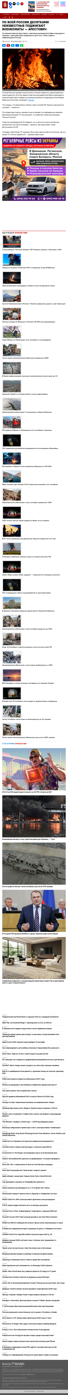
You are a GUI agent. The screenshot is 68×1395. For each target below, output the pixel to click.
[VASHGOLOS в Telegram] (18, 3)
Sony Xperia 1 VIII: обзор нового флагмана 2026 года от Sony (26, 1318)
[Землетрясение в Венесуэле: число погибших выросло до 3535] (12, 621)
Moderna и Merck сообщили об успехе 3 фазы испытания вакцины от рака (32, 1223)
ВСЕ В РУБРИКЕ (15, 744)
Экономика (15, 14)
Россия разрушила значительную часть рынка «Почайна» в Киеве (29, 1312)
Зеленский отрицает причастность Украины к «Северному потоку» (29, 1193)
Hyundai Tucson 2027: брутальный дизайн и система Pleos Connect (29, 1217)
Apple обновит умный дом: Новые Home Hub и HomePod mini (26, 1176)
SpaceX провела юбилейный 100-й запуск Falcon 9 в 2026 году (28, 1096)
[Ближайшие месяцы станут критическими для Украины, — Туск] (34, 816)
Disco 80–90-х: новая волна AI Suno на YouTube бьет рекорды (27, 1164)
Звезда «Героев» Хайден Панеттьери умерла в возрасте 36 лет (28, 1294)
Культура (51, 14)
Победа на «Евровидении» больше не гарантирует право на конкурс (30, 1355)
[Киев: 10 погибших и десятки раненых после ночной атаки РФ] (12, 639)
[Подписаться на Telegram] (63, 6)
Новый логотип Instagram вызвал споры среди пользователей (28, 1335)
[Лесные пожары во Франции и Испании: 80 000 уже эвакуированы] (12, 314)
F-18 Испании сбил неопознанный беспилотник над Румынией (27, 1306)
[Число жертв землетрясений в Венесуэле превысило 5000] (12, 350)
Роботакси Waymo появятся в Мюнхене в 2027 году (23, 1079)
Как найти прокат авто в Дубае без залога (19, 1091)
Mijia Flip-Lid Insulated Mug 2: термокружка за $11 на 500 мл (27, 1023)
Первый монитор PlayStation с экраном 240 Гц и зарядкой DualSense (30, 1017)
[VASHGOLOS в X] (14, 3)
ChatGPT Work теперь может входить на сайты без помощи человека (30, 1065)
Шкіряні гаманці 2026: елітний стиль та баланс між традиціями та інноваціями (29, 1241)
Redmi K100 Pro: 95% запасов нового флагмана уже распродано (28, 1199)
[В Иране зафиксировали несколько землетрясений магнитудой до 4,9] (12, 368)
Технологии (36, 14)
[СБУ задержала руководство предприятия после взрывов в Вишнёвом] (12, 440)
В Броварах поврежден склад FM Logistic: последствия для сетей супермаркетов (29, 1348)
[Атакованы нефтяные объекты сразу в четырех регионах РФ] (12, 548)
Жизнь (61, 14)
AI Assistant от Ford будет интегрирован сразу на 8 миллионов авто (29, 1153)
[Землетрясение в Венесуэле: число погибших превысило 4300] (12, 494)
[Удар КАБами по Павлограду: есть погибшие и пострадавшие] (12, 332)
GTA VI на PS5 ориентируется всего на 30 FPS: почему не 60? (27, 792)
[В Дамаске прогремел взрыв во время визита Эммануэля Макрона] (12, 603)
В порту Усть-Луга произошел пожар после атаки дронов (25, 1329)
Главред (31, 100)
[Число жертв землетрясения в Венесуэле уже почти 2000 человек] (12, 729)
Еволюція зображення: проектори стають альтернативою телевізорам (31, 1127)
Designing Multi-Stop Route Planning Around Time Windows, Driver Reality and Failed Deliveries (33, 1134)
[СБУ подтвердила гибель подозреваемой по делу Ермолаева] (12, 585)
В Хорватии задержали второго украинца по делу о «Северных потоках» (32, 1228)
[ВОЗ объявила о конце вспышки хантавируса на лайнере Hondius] (12, 675)
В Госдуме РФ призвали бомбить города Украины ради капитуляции (30, 934)
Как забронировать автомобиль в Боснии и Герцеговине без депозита (30, 1048)
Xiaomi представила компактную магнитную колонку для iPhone (28, 1341)
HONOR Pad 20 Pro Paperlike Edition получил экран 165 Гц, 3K (27, 1234)
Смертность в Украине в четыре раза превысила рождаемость (28, 1141)
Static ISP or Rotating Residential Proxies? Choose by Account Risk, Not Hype (33, 1283)
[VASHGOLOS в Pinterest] (21, 3)
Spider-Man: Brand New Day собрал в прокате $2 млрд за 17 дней (29, 1271)
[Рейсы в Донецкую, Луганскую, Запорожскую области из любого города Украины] (34, 169)
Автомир (44, 14)
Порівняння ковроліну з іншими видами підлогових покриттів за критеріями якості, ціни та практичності (33, 982)
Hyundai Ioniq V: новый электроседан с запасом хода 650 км (27, 1147)
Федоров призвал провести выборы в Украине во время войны (27, 1254)
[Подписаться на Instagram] (57, 6)
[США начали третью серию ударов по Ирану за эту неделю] (12, 512)
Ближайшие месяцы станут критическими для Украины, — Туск (28, 839)
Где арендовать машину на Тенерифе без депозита (23, 1182)
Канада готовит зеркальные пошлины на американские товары (28, 1102)
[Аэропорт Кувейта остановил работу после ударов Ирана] (12, 386)
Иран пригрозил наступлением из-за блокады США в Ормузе (27, 1265)
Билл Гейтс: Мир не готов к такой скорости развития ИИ (25, 1054)
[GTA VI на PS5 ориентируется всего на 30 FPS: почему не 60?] (34, 769)
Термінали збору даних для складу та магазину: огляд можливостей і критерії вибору (30, 1035)
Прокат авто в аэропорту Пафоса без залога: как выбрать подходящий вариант (31, 1115)
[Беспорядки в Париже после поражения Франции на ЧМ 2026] (12, 458)
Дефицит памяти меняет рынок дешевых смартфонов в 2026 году (29, 1289)
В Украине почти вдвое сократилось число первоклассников (27, 1028)
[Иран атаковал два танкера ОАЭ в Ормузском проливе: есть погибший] (12, 476)
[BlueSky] (4, 45)
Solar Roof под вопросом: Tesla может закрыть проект (24, 1170)
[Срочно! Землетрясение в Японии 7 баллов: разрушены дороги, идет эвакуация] (12, 295)
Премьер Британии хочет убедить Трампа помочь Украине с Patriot (29, 1108)
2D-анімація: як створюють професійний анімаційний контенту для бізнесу (33, 1059)
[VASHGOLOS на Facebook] (10, 3)
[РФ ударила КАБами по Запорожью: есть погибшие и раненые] (12, 422)
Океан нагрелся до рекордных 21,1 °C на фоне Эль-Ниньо (26, 1188)
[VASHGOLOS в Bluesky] (10, 6)
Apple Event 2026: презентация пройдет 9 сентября (23, 1042)
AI (56, 14)
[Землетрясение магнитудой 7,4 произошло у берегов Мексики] (12, 404)
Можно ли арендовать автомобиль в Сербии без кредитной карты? (29, 1085)
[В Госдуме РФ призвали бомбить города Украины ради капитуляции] (34, 911)
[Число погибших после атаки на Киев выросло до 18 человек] (12, 711)
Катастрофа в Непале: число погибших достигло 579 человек (27, 886)
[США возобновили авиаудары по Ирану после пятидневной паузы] (12, 277)
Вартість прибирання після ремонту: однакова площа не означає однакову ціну (33, 1072)
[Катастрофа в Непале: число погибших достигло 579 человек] (34, 864)
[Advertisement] (34, 215)
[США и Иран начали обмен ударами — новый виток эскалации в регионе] (12, 566)
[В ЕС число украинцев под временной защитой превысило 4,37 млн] (12, 530)
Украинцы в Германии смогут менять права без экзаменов (26, 1260)
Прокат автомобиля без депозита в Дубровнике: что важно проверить (31, 1159)
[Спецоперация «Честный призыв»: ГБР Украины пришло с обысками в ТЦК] (12, 241)
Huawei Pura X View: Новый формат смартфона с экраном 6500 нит (29, 1211)
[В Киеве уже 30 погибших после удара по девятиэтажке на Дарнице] (12, 693)
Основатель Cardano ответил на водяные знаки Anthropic (25, 1277)
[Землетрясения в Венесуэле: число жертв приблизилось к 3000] (12, 657)
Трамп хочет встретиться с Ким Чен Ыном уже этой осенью (26, 1248)
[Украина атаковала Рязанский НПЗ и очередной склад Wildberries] (12, 259)
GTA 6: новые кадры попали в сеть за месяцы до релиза (25, 1205)
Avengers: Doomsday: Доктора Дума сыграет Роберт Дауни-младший (30, 1300)
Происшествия (25, 14)
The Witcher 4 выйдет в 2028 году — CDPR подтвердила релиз (28, 1122)
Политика (6, 14)
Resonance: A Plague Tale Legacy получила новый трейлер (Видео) (29, 1324)
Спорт (5, 17)
